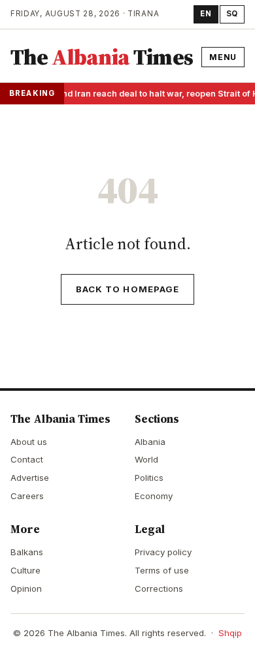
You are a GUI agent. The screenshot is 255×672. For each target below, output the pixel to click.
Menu (223, 57)
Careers (27, 496)
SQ (232, 13)
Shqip (230, 633)
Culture (25, 570)
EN (205, 13)
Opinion (26, 588)
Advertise (29, 477)
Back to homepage (127, 289)
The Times (101, 57)
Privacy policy (163, 552)
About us (28, 441)
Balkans (26, 552)
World (146, 459)
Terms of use (162, 570)
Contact (26, 459)
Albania (150, 441)
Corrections (159, 588)
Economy (154, 496)
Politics (149, 477)
